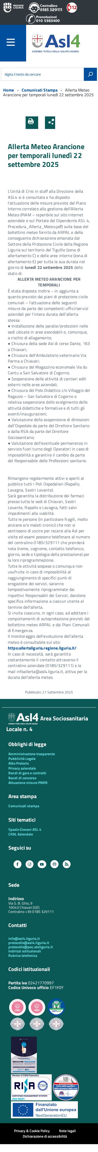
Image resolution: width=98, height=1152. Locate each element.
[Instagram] (29, 864)
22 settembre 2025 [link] (55, 267)
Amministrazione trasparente (31, 753)
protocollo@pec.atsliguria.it (30, 947)
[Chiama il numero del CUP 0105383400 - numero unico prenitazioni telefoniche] (43, 22)
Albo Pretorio (18, 763)
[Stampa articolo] (32, 122)
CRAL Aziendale (20, 834)
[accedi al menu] (16, 42)
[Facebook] (17, 864)
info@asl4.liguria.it (24, 938)
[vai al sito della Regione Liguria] (13, 8)
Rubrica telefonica (22, 955)
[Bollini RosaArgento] (17, 1034)
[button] (61, 122)
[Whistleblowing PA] (24, 1072)
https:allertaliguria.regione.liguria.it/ (42, 648)
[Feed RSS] (67, 864)
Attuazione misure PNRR (28, 782)
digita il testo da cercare (23, 74)
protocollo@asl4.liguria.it (28, 942)
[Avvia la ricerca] (90, 74)
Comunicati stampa (23, 806)
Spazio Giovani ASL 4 (24, 829)
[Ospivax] (56, 1015)
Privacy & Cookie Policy (32, 1130)
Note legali (67, 1130)
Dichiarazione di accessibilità (45, 1136)
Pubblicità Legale (22, 758)
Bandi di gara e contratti (27, 773)
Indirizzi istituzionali (24, 951)
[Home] (56, 42)
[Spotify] (54, 864)
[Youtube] (42, 864)
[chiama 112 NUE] (72, 11)
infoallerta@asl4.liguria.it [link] (40, 671)
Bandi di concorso (22, 778)
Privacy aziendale (22, 768)
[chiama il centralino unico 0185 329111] (46, 11)
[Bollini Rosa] (17, 1015)
